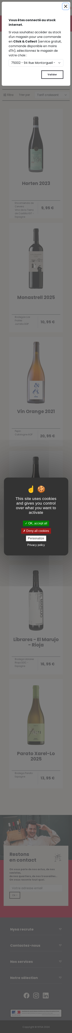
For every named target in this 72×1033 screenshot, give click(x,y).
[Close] (66, 6)
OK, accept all (37, 523)
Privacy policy (36, 545)
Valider (52, 74)
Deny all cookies (37, 530)
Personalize (36, 538)
